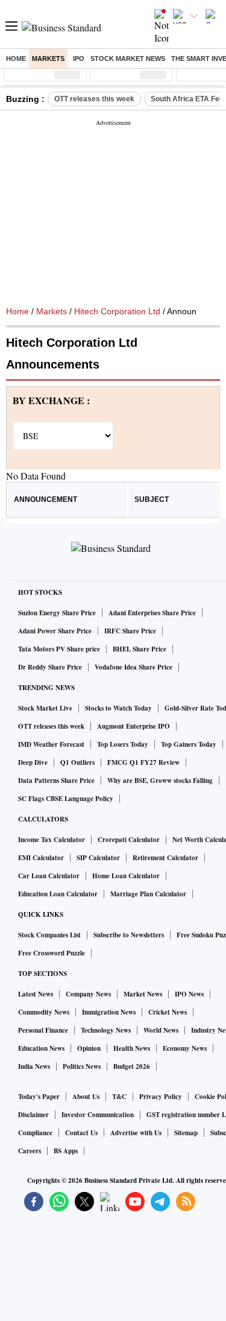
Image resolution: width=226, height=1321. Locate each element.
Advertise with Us (136, 1133)
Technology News (106, 1030)
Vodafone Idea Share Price (133, 667)
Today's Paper (39, 1096)
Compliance (35, 1133)
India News (34, 1066)
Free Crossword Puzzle (51, 953)
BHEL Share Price (139, 649)
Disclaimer (33, 1114)
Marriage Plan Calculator (148, 894)
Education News (41, 1048)
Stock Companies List (49, 935)
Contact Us (81, 1133)
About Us (85, 1096)
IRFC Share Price (130, 631)
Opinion (89, 1048)
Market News (143, 994)
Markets (48, 58)
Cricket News (167, 1012)
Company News (88, 994)
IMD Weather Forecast (51, 744)
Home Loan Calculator (126, 876)
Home (16, 58)
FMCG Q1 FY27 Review (143, 762)
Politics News (82, 1066)
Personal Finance (43, 1030)
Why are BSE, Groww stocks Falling (160, 780)
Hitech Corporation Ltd (117, 311)
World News (160, 1030)
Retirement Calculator (165, 858)
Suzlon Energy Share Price (57, 613)
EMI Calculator (41, 858)
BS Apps (66, 1151)
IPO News (189, 994)
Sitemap (186, 1133)
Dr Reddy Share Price (50, 667)
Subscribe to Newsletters (128, 935)
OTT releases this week (94, 99)
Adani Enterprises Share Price (152, 613)
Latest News (35, 994)
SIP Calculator (98, 858)
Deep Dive (33, 762)
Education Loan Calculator (58, 894)
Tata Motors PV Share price (59, 649)
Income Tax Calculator (51, 839)
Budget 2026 (131, 1066)
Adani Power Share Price (55, 631)
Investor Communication (97, 1114)
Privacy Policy (160, 1096)
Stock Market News (127, 58)
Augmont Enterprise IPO (133, 726)
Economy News (185, 1048)
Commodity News (43, 1012)
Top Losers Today (122, 744)
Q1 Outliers (77, 762)
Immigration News (109, 1012)
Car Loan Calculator (49, 876)
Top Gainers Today (188, 744)
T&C (119, 1096)
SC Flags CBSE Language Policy (65, 798)
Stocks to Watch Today (118, 708)
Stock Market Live (45, 708)
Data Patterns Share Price (56, 780)
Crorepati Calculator (129, 839)
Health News (131, 1048)
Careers (29, 1151)
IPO (78, 58)
